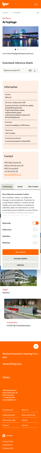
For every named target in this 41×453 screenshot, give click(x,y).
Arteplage (16, 13)
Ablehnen (20, 265)
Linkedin (9, 436)
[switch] (36, 229)
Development (8, 410)
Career (24, 420)
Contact (25, 425)
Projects (5, 13)
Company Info (8, 448)
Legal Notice (7, 445)
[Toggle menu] (36, 4)
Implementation (9, 415)
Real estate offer (9, 420)
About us (25, 410)
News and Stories (28, 415)
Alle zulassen (20, 252)
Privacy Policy (8, 441)
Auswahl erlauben (20, 258)
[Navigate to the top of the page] (35, 346)
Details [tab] (20, 186)
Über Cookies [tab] (33, 186)
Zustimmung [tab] (7, 186)
